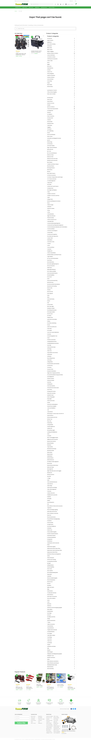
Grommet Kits (61, 365)
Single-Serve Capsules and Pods (61, 372)
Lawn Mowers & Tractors (61, 90)
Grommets (61, 367)
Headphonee (61, 251)
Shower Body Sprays (61, 579)
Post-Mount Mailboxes (61, 526)
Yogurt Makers (61, 256)
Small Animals (61, 590)
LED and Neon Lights (61, 430)
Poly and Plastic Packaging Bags (61, 518)
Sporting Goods (44, 7)
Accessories (61, 38)
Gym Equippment (61, 376)
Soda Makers (61, 239)
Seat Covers (61, 568)
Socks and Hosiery (61, 299)
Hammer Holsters (61, 378)
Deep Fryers (61, 267)
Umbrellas (61, 576)
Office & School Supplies (61, 92)
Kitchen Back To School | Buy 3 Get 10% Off (61, 413)
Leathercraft (61, 428)
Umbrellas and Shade (61, 646)
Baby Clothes (61, 49)
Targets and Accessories (61, 629)
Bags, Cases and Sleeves (61, 147)
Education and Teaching (61, 286)
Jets (61, 409)
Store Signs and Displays (61, 190)
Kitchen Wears (61, 87)
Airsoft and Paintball (61, 134)
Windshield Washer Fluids (61, 664)
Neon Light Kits (61, 469)
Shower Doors (61, 581)
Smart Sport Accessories (61, 596)
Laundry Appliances (61, 426)
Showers (61, 583)
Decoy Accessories (61, 265)
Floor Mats (61, 184)
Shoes (61, 202)
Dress (61, 278)
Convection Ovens (61, 241)
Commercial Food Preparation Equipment (61, 225)
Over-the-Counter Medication (61, 332)
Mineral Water (61, 454)
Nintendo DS (61, 472)
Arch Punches (61, 143)
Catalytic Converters (61, 193)
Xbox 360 (61, 476)
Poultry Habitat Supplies (61, 531)
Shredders (61, 585)
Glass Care (61, 350)
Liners (61, 433)
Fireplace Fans (61, 317)
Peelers (61, 500)
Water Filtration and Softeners (61, 663)
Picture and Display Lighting (61, 509)
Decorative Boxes (61, 262)
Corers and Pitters (61, 247)
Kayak (61, 82)
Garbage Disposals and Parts (61, 343)
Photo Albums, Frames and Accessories (61, 505)
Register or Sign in (70, 4)
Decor (61, 62)
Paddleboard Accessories (61, 494)
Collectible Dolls (61, 221)
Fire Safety (61, 315)
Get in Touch (33, 723)
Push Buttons (61, 541)
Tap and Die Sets (61, 627)
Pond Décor (61, 520)
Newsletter (40, 716)
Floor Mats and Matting (61, 323)
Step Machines (61, 611)
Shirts (61, 297)
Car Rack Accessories (61, 175)
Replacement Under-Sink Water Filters (61, 550)
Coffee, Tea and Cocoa (61, 219)
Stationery (61, 605)
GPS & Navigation (61, 73)
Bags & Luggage (61, 51)
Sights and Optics (61, 587)
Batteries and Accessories (61, 160)
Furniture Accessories (61, 339)
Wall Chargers (61, 651)
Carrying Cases (61, 188)
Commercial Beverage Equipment (61, 223)
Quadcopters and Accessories (61, 542)
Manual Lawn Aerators (61, 441)
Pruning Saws (61, 539)
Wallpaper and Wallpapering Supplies (61, 653)
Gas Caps (61, 345)
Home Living (61, 81)
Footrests (61, 334)
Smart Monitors (61, 594)
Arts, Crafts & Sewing (61, 44)
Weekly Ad (40, 723)
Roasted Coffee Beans (61, 371)
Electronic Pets (61, 291)
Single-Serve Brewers (61, 215)
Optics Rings (61, 485)
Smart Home (61, 99)
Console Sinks (61, 232)
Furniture (61, 69)
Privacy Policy (33, 720)
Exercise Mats (61, 121)
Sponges (61, 563)
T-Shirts (61, 622)
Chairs (61, 197)
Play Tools (61, 420)
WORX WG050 (48, 723)
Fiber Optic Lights (61, 306)
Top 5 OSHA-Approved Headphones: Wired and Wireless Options (57, 723)
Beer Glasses (61, 162)
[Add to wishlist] (22, 36)
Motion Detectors (61, 459)
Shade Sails (61, 574)
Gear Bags (61, 348)
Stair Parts (61, 603)
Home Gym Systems (61, 385)
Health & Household (61, 75)
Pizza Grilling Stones (61, 358)
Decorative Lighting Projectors (61, 263)
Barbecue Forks (61, 156)
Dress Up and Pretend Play (61, 280)
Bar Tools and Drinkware (61, 153)
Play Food (61, 515)
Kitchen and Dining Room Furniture (61, 201)
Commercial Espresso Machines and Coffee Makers (61, 226)
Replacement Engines (61, 546)
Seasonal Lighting (61, 566)
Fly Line (61, 324)
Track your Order (41, 719)
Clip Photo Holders (61, 208)
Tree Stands (61, 642)
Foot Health (61, 330)
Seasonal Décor (61, 415)
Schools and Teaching (61, 559)
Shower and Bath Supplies (61, 578)
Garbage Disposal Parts (61, 341)
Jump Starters (61, 411)
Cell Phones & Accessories (61, 58)
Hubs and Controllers (61, 393)
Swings (61, 618)
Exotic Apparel (61, 293)
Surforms (61, 615)
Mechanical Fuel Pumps (61, 448)
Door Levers (61, 276)
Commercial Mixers (61, 228)
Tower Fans (61, 639)
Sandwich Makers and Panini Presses (61, 254)
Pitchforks (61, 445)
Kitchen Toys (61, 419)
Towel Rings (61, 637)
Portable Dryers (61, 524)
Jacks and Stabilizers (61, 408)
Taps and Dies (61, 446)
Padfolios (61, 496)
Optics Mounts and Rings (61, 487)
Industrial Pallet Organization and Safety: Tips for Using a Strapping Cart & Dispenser (57, 730)
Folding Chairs (61, 199)
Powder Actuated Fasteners (61, 533)
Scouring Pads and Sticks (61, 561)
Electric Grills (61, 287)
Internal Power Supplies (61, 406)
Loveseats (61, 435)
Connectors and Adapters (61, 230)
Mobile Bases (61, 456)
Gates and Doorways (61, 347)
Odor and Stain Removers (61, 481)
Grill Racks (61, 356)
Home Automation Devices (61, 273)
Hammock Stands (61, 380)
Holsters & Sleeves (61, 77)
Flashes (61, 321)
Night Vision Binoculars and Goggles (61, 470)
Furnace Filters (61, 304)
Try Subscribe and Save (61, 592)
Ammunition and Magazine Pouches (61, 138)
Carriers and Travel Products (61, 186)
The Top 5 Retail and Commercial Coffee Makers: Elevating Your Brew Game (49, 727)
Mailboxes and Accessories (61, 439)
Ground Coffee (61, 369)
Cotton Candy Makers (61, 252)
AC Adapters (61, 114)
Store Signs (61, 613)
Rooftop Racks (61, 97)
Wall (61, 648)
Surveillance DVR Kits (61, 616)
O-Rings (61, 478)
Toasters (61, 243)
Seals (61, 480)
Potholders (61, 528)
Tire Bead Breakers (61, 631)
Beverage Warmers (61, 167)
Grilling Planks (61, 361)
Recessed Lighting (61, 275)
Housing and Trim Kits (61, 391)
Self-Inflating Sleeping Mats (61, 572)
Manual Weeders (61, 443)
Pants (61, 295)
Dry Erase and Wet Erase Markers (61, 284)
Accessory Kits (61, 117)
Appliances (37, 7)
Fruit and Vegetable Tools (61, 336)
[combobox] (41, 4)
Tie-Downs (61, 129)
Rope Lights (61, 398)
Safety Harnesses (61, 557)
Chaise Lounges (61, 204)
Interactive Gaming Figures (61, 404)
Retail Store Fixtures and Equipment (61, 554)
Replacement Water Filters (61, 552)
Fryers (61, 337)
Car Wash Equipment (61, 180)
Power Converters (61, 116)
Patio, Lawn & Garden (61, 94)
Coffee (61, 212)
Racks (61, 544)
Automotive (61, 45)
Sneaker (61, 105)
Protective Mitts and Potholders (61, 363)
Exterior (61, 300)
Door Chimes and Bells (61, 271)
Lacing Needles (61, 424)
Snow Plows (61, 260)
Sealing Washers (61, 565)
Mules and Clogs (61, 467)
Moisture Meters (61, 457)
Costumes (61, 249)
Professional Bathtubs (61, 537)
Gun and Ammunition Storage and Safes (61, 374)
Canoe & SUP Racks (61, 55)
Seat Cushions (61, 570)
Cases (61, 191)
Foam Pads (61, 328)
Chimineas (61, 206)
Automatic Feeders (61, 145)
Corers (61, 245)
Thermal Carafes (61, 217)
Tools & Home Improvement (61, 108)
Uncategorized (61, 110)
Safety (61, 555)
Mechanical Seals (61, 450)
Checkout (40, 720)
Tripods (61, 644)
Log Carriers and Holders (61, 319)
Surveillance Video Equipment (61, 461)
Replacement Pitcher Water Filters (61, 548)
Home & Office (51, 7)
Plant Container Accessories (61, 513)
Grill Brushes (61, 354)
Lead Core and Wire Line (61, 326)
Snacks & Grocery (61, 103)
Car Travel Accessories (61, 178)
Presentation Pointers (61, 535)
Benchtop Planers (61, 166)
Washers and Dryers (61, 657)
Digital (61, 64)
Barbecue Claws (61, 154)
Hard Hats (61, 382)
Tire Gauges (61, 633)
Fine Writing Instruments (61, 310)
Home (16, 11)
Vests (61, 602)
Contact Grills (61, 238)
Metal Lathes (61, 452)
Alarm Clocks (61, 136)
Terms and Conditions (33, 718)
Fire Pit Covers (61, 313)
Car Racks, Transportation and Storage (61, 177)
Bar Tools (61, 151)
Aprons (61, 140)
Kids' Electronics (61, 282)
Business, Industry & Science (61, 53)
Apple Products (61, 40)
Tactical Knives (61, 626)
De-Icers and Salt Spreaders (61, 258)
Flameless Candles (61, 308)
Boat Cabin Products (61, 173)
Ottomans (61, 491)
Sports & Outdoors (61, 106)
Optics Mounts (61, 483)
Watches (61, 112)
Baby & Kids (61, 47)
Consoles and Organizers (61, 234)
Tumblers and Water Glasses (61, 164)
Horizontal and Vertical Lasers (61, 387)
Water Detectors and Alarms (61, 661)
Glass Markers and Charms (61, 352)
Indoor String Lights (61, 396)
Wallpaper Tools (61, 655)
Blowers (61, 171)
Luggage (61, 127)
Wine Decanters (61, 666)
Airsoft (61, 132)
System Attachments (61, 620)
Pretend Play (61, 422)
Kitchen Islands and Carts (61, 417)
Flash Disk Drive (61, 68)
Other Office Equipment (61, 489)
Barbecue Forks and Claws (61, 158)
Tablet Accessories (61, 624)
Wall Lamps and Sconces (61, 511)
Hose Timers (61, 389)
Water (61, 659)
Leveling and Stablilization (61, 432)
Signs (61, 589)
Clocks (61, 210)
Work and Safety (61, 668)
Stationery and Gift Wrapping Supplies (61, 607)
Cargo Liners (61, 182)
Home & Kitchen (61, 79)
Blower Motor (61, 169)
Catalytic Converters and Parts (61, 195)
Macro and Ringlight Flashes (61, 437)
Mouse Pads (61, 463)
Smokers (61, 289)
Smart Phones (61, 101)
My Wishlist (40, 717)
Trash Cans (61, 640)
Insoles (61, 402)
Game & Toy (61, 71)
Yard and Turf (17, 7)
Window (61, 650)
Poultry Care (61, 530)
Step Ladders (61, 609)
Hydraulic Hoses (61, 395)
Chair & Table (61, 60)
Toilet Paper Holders (61, 635)
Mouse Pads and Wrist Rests (61, 465)
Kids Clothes (61, 84)
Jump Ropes (61, 125)
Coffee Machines (61, 214)
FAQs (32, 721)
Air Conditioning (61, 130)
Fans (61, 302)
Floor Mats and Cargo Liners (61, 236)
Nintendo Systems (61, 474)
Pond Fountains (61, 522)
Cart (39, 721)
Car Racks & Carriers (61, 56)
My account (33, 716)
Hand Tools (31, 7)
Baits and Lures (61, 149)
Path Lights (61, 498)
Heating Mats (61, 384)
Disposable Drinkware (61, 269)
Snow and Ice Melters (61, 598)
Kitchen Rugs (61, 141)
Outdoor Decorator (61, 493)
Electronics (61, 66)
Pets (61, 504)
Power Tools (24, 7)
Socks (61, 600)
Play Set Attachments (61, 517)
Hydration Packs (61, 123)
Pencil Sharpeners (61, 502)
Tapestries (61, 507)
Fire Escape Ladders (61, 311)
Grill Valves (61, 360)
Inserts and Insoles (61, 400)
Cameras (61, 119)
